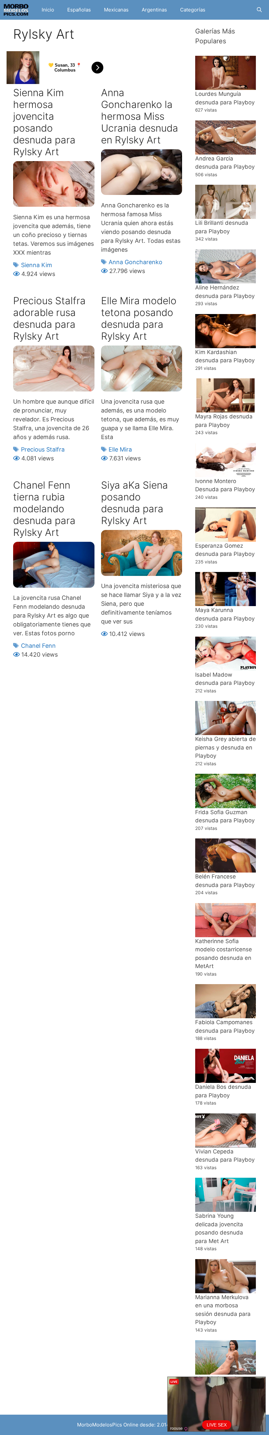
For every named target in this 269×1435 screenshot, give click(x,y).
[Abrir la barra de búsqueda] (259, 10)
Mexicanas (116, 10)
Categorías (192, 10)
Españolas (79, 10)
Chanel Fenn (38, 645)
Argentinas (154, 10)
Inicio (48, 10)
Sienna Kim (36, 265)
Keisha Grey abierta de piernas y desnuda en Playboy (225, 747)
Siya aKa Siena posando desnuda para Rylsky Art (134, 502)
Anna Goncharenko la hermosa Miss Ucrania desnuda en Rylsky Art (139, 116)
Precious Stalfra (43, 449)
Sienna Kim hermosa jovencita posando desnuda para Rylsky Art (44, 122)
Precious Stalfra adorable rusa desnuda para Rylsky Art (49, 318)
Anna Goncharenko (135, 262)
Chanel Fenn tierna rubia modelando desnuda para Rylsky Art (44, 508)
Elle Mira (120, 449)
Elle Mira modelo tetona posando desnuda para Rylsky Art (138, 318)
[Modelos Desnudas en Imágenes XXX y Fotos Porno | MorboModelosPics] (17, 10)
